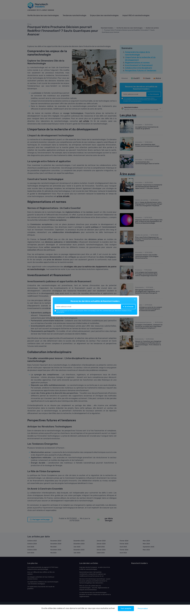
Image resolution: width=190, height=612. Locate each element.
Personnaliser (143, 608)
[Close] (134, 299)
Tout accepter (126, 608)
